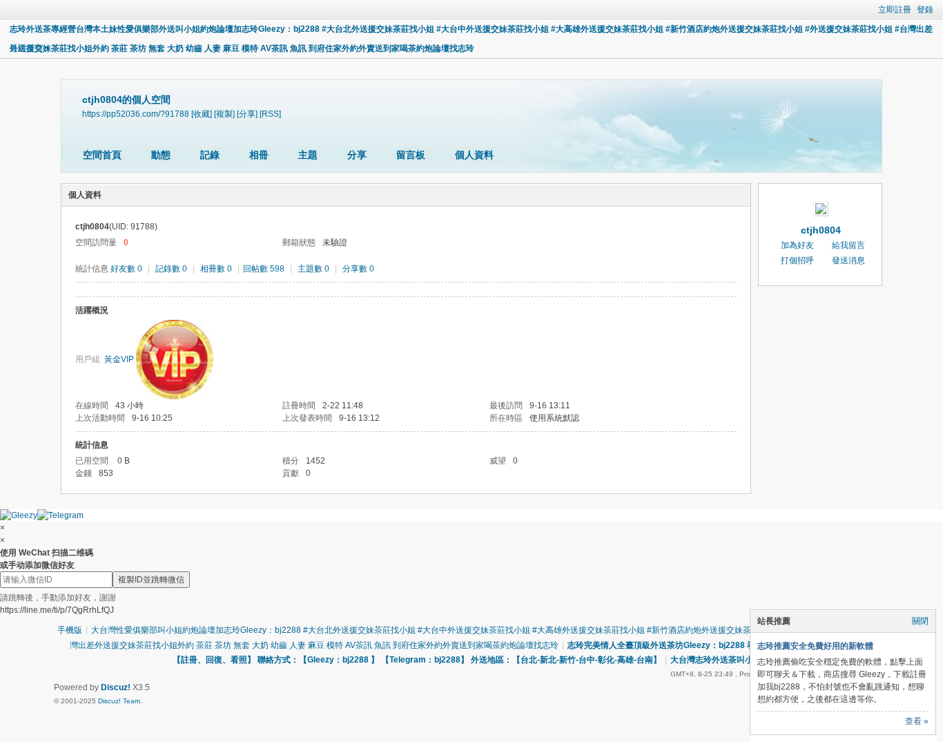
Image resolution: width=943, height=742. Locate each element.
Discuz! (115, 687)
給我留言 (848, 245)
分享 (357, 154)
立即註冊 (894, 10)
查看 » (917, 721)
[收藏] (201, 113)
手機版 (69, 630)
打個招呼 (797, 260)
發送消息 (848, 260)
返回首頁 (26, 48)
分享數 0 (358, 269)
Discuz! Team (119, 701)
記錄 (210, 154)
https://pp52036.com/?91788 (135, 113)
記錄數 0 (171, 269)
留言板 (410, 154)
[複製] (224, 113)
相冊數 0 (216, 269)
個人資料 (474, 154)
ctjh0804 (821, 230)
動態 (161, 154)
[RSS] (270, 113)
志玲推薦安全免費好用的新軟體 (815, 646)
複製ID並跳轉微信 (151, 579)
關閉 (920, 621)
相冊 (259, 154)
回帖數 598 (263, 269)
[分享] (247, 113)
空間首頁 (102, 154)
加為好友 (797, 245)
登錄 (925, 10)
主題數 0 (313, 269)
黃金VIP (119, 359)
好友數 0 (126, 269)
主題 (308, 154)
